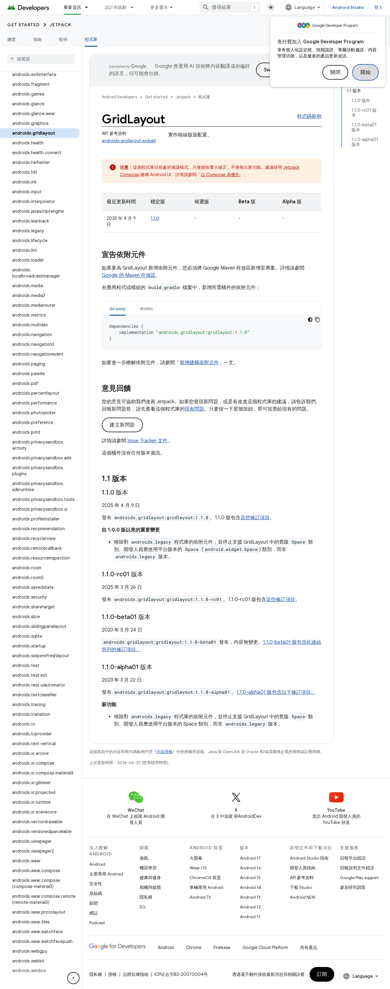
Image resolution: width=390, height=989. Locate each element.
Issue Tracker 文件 (147, 441)
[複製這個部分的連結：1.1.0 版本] (134, 493)
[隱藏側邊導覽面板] (73, 978)
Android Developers (119, 97)
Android (97, 864)
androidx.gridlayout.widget (129, 140)
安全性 (95, 883)
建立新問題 (122, 425)
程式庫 (91, 39)
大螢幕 (196, 858)
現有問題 (194, 409)
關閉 (335, 72)
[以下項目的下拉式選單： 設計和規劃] (134, 7)
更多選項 (159, 7)
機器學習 (148, 868)
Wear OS (198, 868)
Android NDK (302, 897)
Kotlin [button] (146, 308)
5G (143, 907)
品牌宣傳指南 (135, 974)
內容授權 (164, 751)
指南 (37, 39)
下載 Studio (301, 887)
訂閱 (322, 974)
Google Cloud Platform (265, 947)
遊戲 (144, 858)
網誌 (93, 913)
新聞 (93, 903)
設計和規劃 (115, 7)
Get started (23, 24)
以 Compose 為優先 (220, 174)
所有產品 (308, 947)
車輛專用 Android (206, 887)
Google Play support (359, 877)
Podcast (97, 923)
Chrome (193, 947)
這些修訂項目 (255, 518)
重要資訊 (72, 7)
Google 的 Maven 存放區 (128, 275)
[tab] (117, 308)
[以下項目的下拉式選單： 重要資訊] (89, 7)
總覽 (11, 39)
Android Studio (348, 7)
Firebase (222, 947)
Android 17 (250, 858)
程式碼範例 (309, 116)
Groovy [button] (117, 308)
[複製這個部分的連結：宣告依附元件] (152, 255)
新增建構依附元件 (199, 363)
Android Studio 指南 (309, 858)
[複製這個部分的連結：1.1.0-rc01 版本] (149, 574)
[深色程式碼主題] (310, 319)
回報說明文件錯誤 (357, 868)
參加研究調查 (353, 887)
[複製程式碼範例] (317, 319)
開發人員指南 (302, 868)
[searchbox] (41, 59)
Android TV (200, 897)
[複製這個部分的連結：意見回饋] (137, 389)
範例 (63, 39)
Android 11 (250, 916)
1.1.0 (155, 218)
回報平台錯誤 (353, 858)
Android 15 (250, 877)
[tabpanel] (211, 332)
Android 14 (250, 887)
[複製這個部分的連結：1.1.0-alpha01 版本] (158, 667)
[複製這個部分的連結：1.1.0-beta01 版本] (157, 617)
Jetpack (61, 24)
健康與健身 (150, 877)
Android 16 (250, 868)
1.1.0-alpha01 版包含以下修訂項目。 (276, 692)
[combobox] (230, 7)
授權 (112, 974)
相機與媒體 (150, 887)
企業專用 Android (106, 874)
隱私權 (146, 897)
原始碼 (95, 893)
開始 (365, 72)
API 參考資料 (302, 877)
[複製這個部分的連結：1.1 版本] (133, 479)
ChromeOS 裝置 (205, 877)
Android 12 (250, 907)
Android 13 (250, 897)
